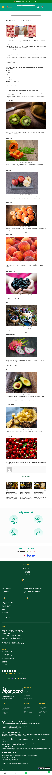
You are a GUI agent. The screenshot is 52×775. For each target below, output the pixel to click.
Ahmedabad (16, 743)
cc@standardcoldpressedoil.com (8, 696)
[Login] (15, 772)
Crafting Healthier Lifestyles (9, 752)
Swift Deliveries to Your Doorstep (11, 732)
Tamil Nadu (10, 739)
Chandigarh (23, 743)
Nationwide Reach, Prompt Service (11, 738)
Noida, (20, 743)
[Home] (5, 772)
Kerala (18, 739)
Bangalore (32, 734)
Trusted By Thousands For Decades (11, 747)
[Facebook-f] (7, 671)
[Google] (3, 671)
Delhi (4, 743)
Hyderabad (9, 734)
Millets (3, 755)
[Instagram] (10, 671)
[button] (45, 490)
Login (15, 773)
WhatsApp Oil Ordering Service (8, 763)
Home (16, 18)
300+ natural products (11, 730)
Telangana (28, 739)
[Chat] (26, 773)
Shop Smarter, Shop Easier (9, 758)
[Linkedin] (15, 671)
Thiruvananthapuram (29, 743)
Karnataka (14, 739)
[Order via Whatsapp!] (49, 772)
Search (34, 5)
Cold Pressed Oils (21, 18)
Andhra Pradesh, (22, 739)
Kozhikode (36, 743)
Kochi (39, 743)
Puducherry (42, 743)
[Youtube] (5, 671)
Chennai (4, 734)
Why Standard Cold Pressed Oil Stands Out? (13, 722)
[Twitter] (12, 671)
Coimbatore (47, 743)
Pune (10, 743)
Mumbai (6, 743)
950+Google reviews (12, 728)
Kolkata (12, 743)
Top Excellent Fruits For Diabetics (31, 18)
